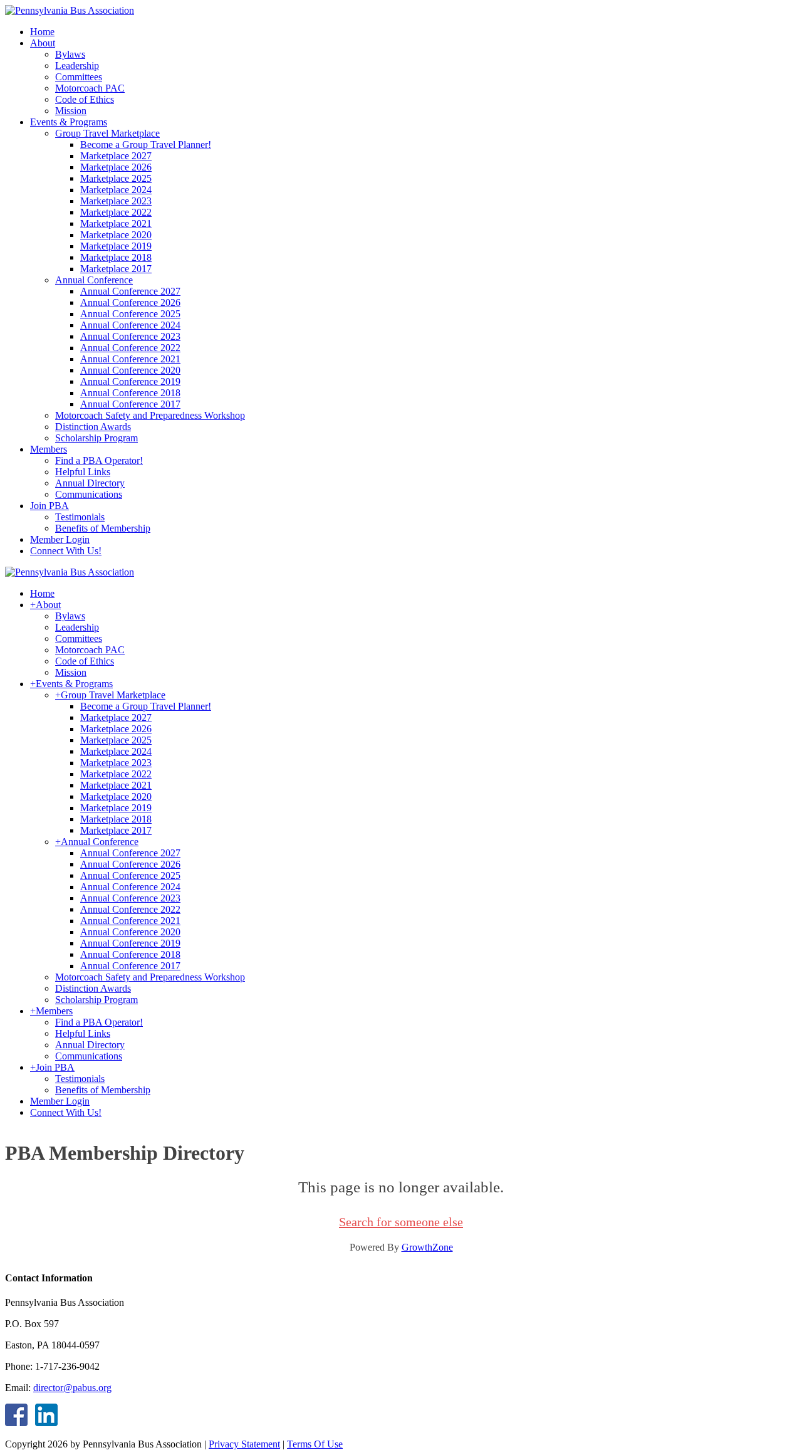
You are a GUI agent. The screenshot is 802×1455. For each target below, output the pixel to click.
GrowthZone (427, 1247)
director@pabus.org (72, 1387)
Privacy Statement (244, 1444)
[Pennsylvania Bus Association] (69, 10)
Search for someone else (401, 1222)
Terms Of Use (315, 1444)
